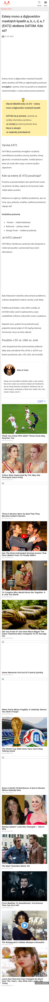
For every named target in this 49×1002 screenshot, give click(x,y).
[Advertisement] (24, 55)
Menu (45, 5)
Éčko (9, 9)
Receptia (4, 9)
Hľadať (39, 5)
